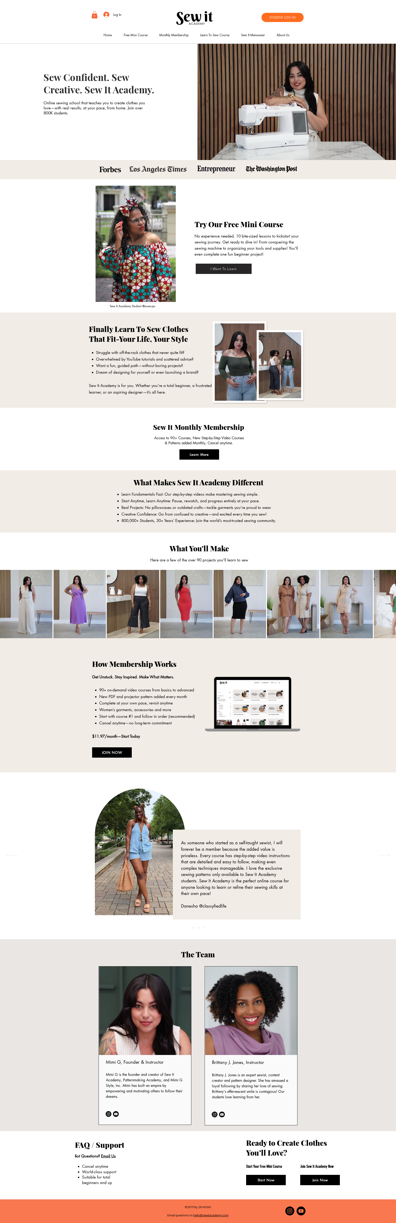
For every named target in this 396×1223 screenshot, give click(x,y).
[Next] (384, 856)
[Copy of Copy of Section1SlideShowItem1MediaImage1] (203, 927)
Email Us (108, 1156)
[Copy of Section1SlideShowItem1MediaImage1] (198, 928)
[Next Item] (388, 604)
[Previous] (12, 856)
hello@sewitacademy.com (210, 1215)
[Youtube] (116, 1114)
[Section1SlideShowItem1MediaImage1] (192, 927)
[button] (94, 14)
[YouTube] (301, 1210)
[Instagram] (108, 1114)
